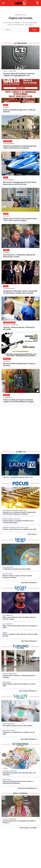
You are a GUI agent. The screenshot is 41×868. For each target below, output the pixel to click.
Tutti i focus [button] (31, 534)
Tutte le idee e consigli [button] (27, 828)
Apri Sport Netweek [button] (28, 641)
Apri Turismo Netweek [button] (27, 691)
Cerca (34, 30)
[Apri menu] (3, 3)
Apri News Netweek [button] (28, 582)
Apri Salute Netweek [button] (28, 739)
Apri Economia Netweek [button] (27, 788)
